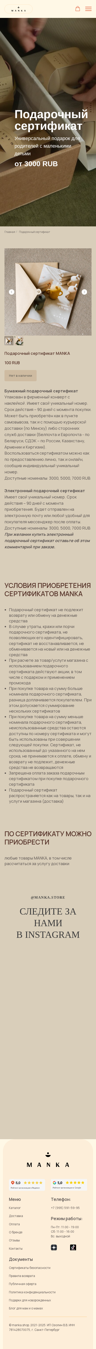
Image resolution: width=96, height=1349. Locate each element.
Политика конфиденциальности (32, 1292)
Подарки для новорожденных (30, 1300)
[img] (69, 1185)
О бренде (15, 1232)
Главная (9, 232)
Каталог (15, 1208)
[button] (77, 8)
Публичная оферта (22, 1284)
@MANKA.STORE (48, 897)
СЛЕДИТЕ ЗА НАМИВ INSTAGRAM (48, 923)
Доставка (16, 1216)
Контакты (16, 1249)
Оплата (14, 1224)
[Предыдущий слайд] (11, 292)
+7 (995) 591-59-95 (65, 1208)
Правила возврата (22, 1276)
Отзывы (14, 1240)
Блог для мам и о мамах (26, 1308)
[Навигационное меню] (88, 9)
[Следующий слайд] (84, 292)
